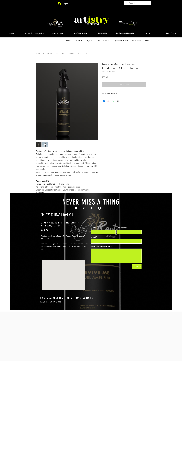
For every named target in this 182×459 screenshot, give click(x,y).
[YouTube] (75, 208)
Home (38, 53)
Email (93, 237)
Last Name (121, 228)
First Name (95, 228)
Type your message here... (102, 246)
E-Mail (59, 302)
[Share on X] (117, 101)
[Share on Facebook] (103, 101)
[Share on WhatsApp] (113, 101)
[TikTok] (99, 208)
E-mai (82, 246)
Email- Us (45, 239)
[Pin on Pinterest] (108, 101)
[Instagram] (83, 208)
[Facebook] (91, 208)
